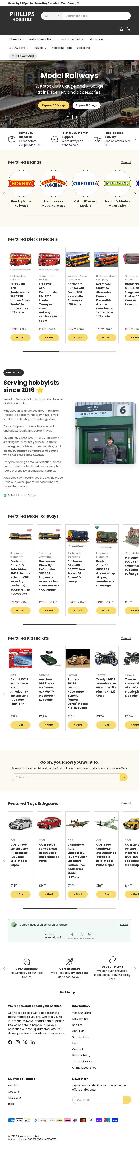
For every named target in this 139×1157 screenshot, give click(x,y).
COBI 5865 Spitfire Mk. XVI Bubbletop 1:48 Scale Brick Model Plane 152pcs (106, 855)
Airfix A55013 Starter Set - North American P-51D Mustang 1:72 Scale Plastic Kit (19, 691)
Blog (11, 1104)
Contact (77, 1049)
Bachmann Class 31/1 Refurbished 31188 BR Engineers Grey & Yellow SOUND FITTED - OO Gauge (49, 575)
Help (75, 1043)
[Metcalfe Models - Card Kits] (117, 183)
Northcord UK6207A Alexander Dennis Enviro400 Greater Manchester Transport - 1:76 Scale (104, 300)
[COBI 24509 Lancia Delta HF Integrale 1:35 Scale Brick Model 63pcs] (20, 824)
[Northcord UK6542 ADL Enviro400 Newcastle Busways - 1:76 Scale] (78, 259)
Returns (77, 1025)
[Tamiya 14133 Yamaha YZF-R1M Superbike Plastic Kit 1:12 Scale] (106, 658)
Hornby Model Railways (21, 203)
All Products (16, 39)
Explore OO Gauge (53, 105)
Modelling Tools (62, 48)
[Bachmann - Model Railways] (53, 183)
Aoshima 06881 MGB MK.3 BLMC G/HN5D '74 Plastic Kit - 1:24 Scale (47, 689)
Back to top (67, 992)
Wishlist (13, 1085)
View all (126, 162)
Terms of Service (83, 1061)
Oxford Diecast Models (85, 203)
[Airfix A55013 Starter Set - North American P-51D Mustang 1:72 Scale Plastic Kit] (20, 658)
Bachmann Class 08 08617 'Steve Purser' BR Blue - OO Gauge (76, 571)
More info (124, 925)
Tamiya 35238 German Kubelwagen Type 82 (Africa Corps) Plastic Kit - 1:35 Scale (78, 693)
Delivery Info (80, 1019)
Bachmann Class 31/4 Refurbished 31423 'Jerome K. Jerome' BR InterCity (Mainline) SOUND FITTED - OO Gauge (20, 577)
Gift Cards (14, 1098)
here (112, 979)
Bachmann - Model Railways (53, 203)
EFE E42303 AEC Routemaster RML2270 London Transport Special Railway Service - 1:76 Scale (48, 302)
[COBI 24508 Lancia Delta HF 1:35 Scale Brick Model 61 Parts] (49, 824)
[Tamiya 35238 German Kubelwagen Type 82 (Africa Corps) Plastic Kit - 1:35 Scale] (78, 658)
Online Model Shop (84, 1068)
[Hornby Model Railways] (21, 183)
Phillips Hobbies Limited (27, 1136)
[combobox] (86, 16)
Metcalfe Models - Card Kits (117, 203)
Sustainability (80, 1037)
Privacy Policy (81, 1055)
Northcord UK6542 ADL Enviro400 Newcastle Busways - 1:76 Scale (76, 294)
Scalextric (83, 48)
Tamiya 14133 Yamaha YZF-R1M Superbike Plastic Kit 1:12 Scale (106, 687)
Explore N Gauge (86, 105)
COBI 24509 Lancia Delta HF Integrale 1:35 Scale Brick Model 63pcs (19, 855)
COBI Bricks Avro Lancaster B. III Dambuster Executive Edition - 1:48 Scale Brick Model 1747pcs (77, 861)
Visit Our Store (81, 1013)
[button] (129, 29)
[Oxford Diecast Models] (85, 183)
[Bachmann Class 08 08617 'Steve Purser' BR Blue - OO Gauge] (78, 537)
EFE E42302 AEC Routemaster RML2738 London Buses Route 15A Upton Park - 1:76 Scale (20, 298)
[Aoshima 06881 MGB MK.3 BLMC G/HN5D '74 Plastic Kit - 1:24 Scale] (49, 658)
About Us (78, 1031)
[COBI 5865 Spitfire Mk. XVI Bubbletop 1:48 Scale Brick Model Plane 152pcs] (106, 824)
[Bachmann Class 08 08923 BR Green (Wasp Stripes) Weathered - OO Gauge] (106, 537)
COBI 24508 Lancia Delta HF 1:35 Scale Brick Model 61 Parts (49, 853)
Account (13, 1092)
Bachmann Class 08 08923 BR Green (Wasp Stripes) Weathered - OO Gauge (105, 573)
